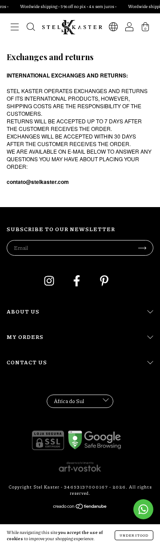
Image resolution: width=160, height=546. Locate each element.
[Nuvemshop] (80, 508)
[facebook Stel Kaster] (77, 282)
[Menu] (14, 28)
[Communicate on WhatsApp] (143, 509)
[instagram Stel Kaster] (49, 282)
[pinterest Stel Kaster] (104, 282)
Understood (134, 535)
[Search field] (30, 28)
